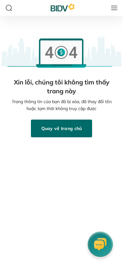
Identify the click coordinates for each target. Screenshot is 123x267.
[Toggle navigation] (114, 8)
